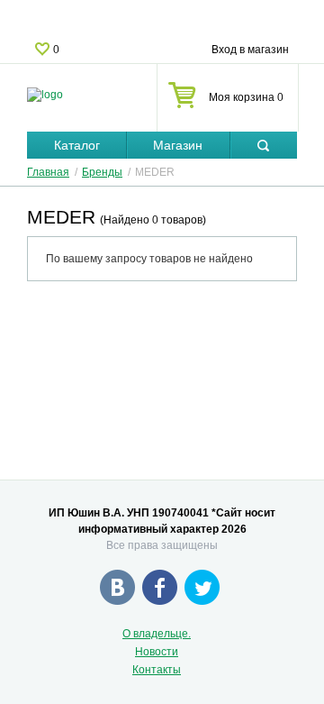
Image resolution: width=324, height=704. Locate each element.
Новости (156, 651)
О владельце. (156, 633)
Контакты (156, 669)
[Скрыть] (263, 145)
